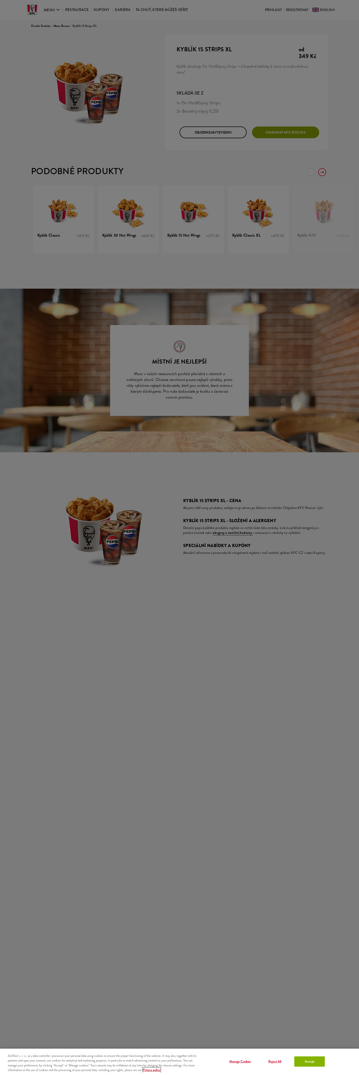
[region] (179, 1062)
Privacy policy (151, 1070)
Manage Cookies (240, 1061)
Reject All (274, 1061)
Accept (309, 1061)
